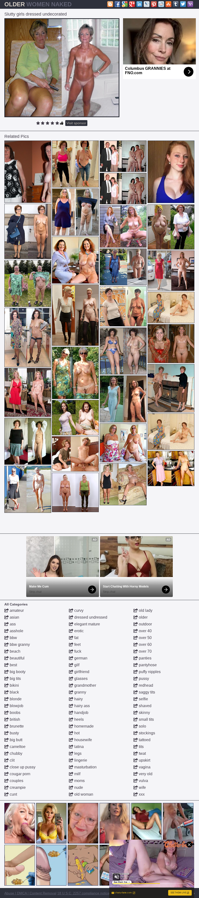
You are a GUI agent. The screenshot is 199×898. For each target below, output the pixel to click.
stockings (146, 733)
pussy (143, 678)
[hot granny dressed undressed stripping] (27, 489)
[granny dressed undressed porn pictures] (75, 417)
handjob (80, 713)
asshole (16, 631)
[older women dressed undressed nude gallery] (171, 270)
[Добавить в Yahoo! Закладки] (190, 4)
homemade (83, 726)
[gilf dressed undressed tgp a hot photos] (75, 164)
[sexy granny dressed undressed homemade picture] (27, 283)
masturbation (85, 767)
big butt (15, 740)
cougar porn (19, 774)
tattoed (144, 740)
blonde (15, 699)
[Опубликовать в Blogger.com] (110, 4)
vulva (143, 781)
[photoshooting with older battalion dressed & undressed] (75, 260)
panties (144, 658)
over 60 (145, 644)
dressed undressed (90, 617)
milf (76, 774)
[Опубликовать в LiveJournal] (146, 4)
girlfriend (81, 672)
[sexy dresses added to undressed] (123, 484)
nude (78, 787)
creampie (17, 787)
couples (16, 781)
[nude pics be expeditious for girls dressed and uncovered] (123, 306)
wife (142, 787)
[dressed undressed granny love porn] (123, 398)
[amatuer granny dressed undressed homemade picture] (75, 212)
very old (145, 774)
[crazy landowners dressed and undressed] (123, 226)
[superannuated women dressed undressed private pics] (75, 373)
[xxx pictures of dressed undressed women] (123, 156)
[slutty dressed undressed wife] (75, 453)
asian (14, 617)
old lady (145, 610)
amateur (16, 610)
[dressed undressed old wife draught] (123, 267)
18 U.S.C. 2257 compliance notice (83, 893)
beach (14, 651)
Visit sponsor (76, 123)
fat (75, 638)
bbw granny (19, 644)
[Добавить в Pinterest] (154, 4)
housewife (82, 740)
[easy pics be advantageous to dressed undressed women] (27, 337)
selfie (143, 699)
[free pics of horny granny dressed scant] (75, 492)
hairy (78, 699)
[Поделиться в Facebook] (117, 4)
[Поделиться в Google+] (132, 4)
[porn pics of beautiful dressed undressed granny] (27, 441)
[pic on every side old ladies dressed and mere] (75, 315)
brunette (16, 726)
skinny (144, 713)
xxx (141, 794)
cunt (13, 794)
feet (77, 644)
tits (141, 747)
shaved (144, 706)
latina (78, 747)
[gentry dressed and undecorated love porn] (171, 343)
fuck (77, 651)
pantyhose (147, 665)
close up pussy (22, 767)
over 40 (145, 631)
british (14, 719)
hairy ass (81, 706)
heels (78, 719)
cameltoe (17, 747)
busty (14, 733)
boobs (14, 713)
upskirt (144, 760)
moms (79, 781)
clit (12, 760)
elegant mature (86, 624)
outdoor (145, 624)
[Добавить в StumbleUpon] (168, 4)
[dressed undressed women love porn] (123, 351)
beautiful (17, 658)
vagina (144, 767)
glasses (80, 678)
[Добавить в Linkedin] (139, 4)
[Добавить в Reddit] (161, 4)
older (143, 617)
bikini (14, 685)
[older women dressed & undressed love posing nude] (27, 392)
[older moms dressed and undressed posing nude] (123, 442)
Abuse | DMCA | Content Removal (30, 893)
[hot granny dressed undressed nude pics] (27, 231)
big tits (15, 678)
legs (77, 753)
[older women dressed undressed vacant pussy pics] (27, 172)
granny (79, 692)
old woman (83, 794)
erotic (78, 631)
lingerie (80, 760)
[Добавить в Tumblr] (176, 4)
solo (142, 726)
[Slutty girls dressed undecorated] (61, 67)
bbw (13, 638)
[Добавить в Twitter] (183, 4)
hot (76, 733)
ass (12, 624)
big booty (17, 672)
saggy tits (146, 692)
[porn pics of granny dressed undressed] (171, 307)
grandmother (84, 685)
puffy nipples (149, 672)
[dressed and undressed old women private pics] (171, 226)
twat (142, 753)
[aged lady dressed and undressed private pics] (171, 431)
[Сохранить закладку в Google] (125, 4)
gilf (76, 665)
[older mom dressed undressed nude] (171, 468)
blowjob (16, 706)
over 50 (145, 638)
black (14, 692)
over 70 (145, 651)
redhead (145, 685)
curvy (78, 610)
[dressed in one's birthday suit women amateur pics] (171, 388)
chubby (15, 753)
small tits (146, 719)
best (13, 665)
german (80, 658)
